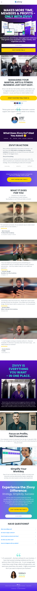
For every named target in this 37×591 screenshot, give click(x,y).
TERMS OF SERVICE (21, 585)
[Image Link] (13, 574)
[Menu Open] (1, 2)
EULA (18, 587)
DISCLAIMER (28, 585)
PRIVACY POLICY (8, 585)
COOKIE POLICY (14, 585)
